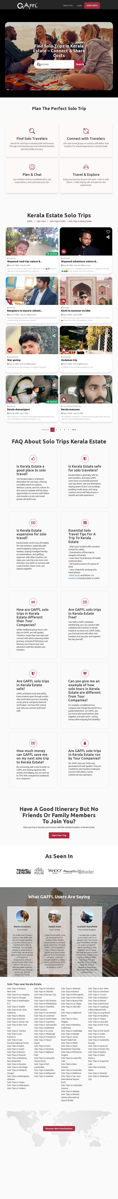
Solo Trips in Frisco (96, 1037)
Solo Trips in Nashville (44, 1070)
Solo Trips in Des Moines (72, 997)
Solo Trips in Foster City (98, 1049)
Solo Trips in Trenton (16, 1031)
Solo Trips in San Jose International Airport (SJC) (71, 1079)
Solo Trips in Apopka (70, 1091)
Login (79, 5)
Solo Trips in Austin (15, 1049)
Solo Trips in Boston (16, 1052)
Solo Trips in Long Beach (99, 1013)
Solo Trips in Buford (70, 991)
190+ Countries (51, 70)
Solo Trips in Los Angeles (18, 994)
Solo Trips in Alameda (70, 988)
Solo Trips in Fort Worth (98, 1031)
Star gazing (13, 360)
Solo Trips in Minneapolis (72, 994)
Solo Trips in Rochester (98, 1004)
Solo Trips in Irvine (42, 1046)
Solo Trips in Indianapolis (18, 1085)
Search (80, 64)
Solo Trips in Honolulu (44, 1049)
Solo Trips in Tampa (15, 1082)
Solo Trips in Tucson (97, 994)
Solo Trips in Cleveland (98, 991)
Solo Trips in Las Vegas (71, 1004)
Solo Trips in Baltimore (44, 1028)
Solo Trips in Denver (16, 1019)
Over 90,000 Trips (69, 70)
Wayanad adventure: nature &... (79, 261)
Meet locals (75, 575)
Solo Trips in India (57, 221)
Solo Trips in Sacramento (45, 1013)
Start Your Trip (59, 835)
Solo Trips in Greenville (71, 1070)
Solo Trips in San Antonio (45, 1000)
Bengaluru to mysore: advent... (24, 310)
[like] (54, 232)
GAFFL (30, 221)
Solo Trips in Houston (16, 1064)
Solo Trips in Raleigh (70, 1034)
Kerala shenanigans (18, 409)
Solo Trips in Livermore (44, 1016)
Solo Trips (41, 221)
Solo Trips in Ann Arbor (98, 988)
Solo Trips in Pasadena (98, 1016)
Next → (75, 430)
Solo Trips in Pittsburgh (44, 1034)
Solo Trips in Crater (96, 1034)
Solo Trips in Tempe (97, 1019)
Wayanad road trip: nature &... (24, 261)
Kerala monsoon (70, 409)
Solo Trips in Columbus (44, 988)
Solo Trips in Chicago (16, 997)
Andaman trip (69, 360)
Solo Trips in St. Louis (43, 1031)
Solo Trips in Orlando (43, 991)
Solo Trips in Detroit (97, 1000)
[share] (54, 237)
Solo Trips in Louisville (98, 1022)
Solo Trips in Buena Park (72, 1000)
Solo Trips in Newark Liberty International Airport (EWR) (70, 1097)
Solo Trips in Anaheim (43, 1076)
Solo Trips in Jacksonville (45, 1025)
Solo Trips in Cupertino (44, 1022)
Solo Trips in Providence (45, 1037)
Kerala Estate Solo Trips (59, 215)
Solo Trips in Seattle (16, 1007)
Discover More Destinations (59, 1128)
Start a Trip (68, 5)
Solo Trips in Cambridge (71, 1031)
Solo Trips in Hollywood (44, 1073)
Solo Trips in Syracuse (98, 1046)
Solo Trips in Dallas (15, 1046)
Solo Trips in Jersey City (17, 1022)
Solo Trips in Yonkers (16, 1088)
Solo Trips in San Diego (17, 1067)
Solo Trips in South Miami (45, 1019)
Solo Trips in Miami (69, 1043)
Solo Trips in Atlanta (16, 1016)
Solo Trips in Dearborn (98, 997)
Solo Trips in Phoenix (16, 1055)
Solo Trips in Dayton (97, 1052)
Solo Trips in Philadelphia (45, 1004)
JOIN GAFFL (92, 5)
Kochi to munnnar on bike (75, 310)
